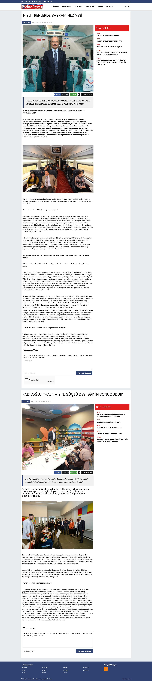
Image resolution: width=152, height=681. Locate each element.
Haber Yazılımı (126, 679)
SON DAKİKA (37, 1)
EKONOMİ (90, 6)
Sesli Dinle (88, 94)
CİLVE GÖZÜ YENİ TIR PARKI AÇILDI (109, 47)
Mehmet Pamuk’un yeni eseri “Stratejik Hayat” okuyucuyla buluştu (112, 53)
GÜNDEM (78, 6)
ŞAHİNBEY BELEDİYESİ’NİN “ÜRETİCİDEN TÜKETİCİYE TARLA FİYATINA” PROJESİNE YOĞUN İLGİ (112, 62)
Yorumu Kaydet (84, 373)
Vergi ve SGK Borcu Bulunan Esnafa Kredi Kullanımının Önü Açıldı (111, 415)
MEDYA (44, 673)
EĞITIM (65, 673)
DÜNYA (109, 6)
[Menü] (125, 6)
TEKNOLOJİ (86, 670)
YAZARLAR (26, 1)
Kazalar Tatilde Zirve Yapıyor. (108, 35)
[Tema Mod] (128, 6)
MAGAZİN (66, 6)
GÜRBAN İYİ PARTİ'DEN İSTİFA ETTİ (109, 41)
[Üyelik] (129, 1)
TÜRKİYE (55, 6)
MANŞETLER (48, 1)
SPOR (100, 6)
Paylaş (57, 94)
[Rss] (106, 669)
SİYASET (65, 670)
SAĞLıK (24, 673)
